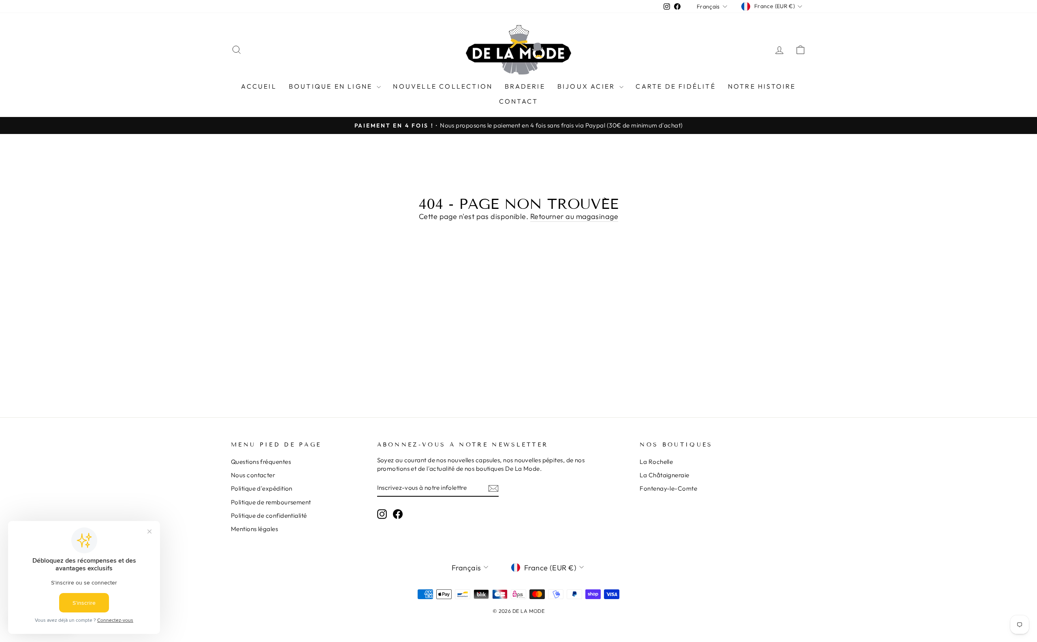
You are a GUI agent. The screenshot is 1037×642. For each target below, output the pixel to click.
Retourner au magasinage (574, 216)
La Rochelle (656, 462)
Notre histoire (762, 86)
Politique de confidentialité (269, 515)
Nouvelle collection (443, 86)
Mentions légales (254, 529)
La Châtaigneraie (664, 475)
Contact (518, 101)
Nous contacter (253, 475)
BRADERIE (525, 86)
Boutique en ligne (332, 86)
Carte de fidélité (675, 86)
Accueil (258, 86)
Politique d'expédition (261, 488)
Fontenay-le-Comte (668, 488)
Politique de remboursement (271, 502)
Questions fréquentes (261, 462)
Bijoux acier (587, 86)
